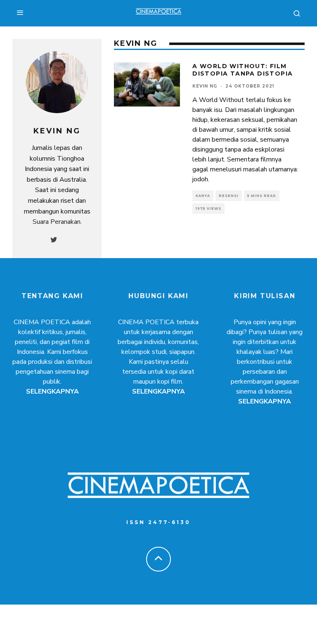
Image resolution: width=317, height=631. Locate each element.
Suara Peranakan (56, 221)
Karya (203, 196)
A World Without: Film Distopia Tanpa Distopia (242, 69)
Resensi (229, 196)
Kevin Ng (204, 86)
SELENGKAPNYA (52, 391)
